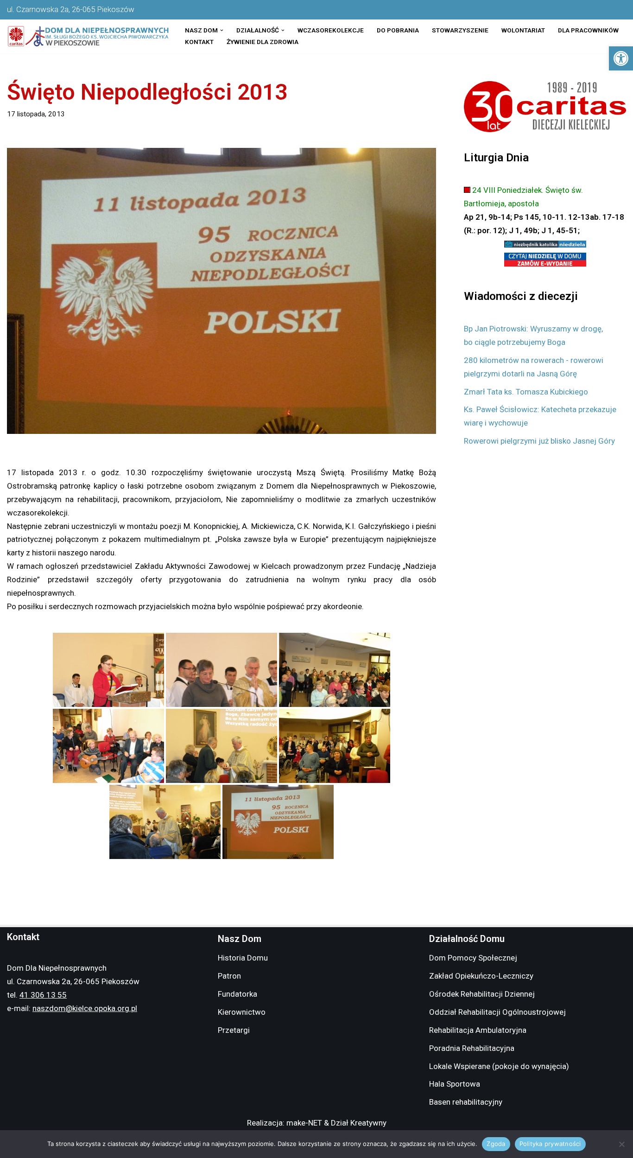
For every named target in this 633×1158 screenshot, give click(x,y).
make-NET (304, 1122)
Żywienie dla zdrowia (262, 41)
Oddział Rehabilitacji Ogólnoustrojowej (497, 1012)
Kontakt (199, 41)
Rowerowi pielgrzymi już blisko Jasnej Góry (539, 440)
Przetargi (234, 1030)
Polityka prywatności (550, 1143)
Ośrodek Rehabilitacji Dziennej (482, 994)
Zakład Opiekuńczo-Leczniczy (481, 975)
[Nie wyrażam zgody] (621, 1144)
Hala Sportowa (454, 1083)
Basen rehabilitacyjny (465, 1102)
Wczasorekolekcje (331, 30)
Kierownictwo (242, 1012)
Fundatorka (237, 994)
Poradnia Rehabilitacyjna (471, 1048)
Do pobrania (398, 30)
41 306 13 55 (43, 994)
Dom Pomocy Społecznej (473, 957)
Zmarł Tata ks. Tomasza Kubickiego (526, 391)
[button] (621, 58)
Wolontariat (523, 30)
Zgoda (496, 1143)
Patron (229, 975)
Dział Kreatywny (358, 1122)
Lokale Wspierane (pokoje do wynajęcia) (499, 1066)
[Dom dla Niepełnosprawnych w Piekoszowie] (88, 36)
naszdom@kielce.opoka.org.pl (84, 1008)
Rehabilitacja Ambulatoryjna (477, 1030)
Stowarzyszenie (460, 30)
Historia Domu (243, 957)
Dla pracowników (588, 30)
